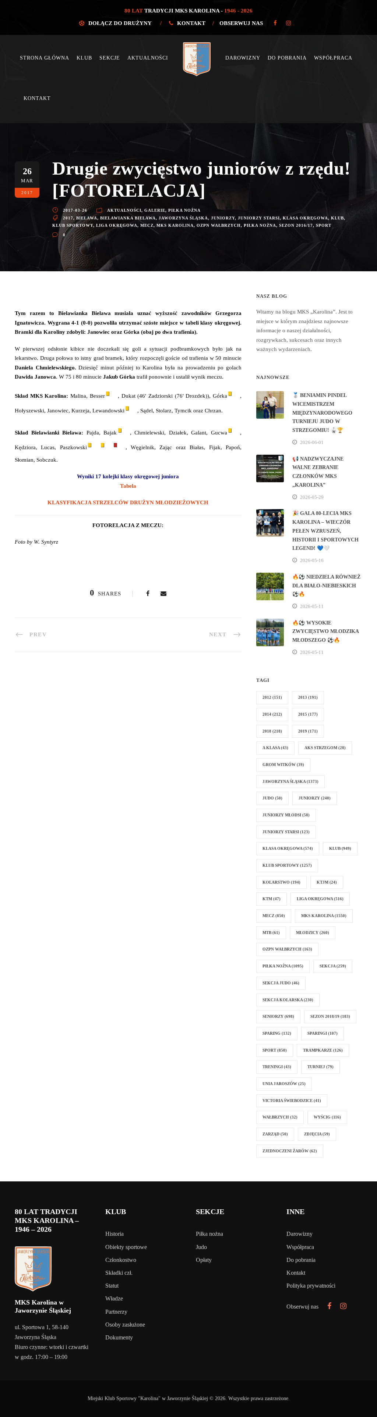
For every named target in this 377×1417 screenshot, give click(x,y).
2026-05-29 (312, 497)
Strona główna (44, 58)
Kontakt (191, 23)
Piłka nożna (184, 210)
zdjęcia (317, 1134)
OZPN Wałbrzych (219, 225)
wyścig (327, 1117)
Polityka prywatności (310, 1285)
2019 (308, 731)
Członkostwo (120, 1260)
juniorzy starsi (259, 218)
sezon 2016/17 (296, 225)
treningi (277, 1066)
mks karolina (175, 225)
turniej (320, 1066)
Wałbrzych (280, 1117)
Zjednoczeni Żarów (290, 1151)
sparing (277, 1033)
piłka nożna (260, 225)
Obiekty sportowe (126, 1247)
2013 (308, 697)
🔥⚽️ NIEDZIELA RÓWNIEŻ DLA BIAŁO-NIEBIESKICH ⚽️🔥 (326, 585)
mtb (271, 932)
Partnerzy (116, 1312)
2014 (272, 714)
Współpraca (333, 58)
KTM (272, 899)
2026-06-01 (312, 442)
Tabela (128, 486)
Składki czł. (119, 1273)
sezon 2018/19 (330, 1016)
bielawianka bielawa (128, 218)
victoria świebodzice (292, 1100)
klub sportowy (72, 225)
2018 (272, 731)
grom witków (283, 764)
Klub (84, 58)
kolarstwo (281, 882)
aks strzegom (325, 747)
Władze (114, 1298)
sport (323, 225)
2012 (272, 697)
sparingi (322, 1033)
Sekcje (109, 58)
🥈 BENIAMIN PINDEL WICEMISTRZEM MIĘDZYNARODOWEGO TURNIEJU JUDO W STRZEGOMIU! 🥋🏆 (322, 413)
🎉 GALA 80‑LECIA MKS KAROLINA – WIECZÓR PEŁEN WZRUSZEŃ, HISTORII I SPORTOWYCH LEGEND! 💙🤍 (325, 531)
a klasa (275, 747)
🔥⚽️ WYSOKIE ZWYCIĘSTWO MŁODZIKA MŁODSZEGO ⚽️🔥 (325, 631)
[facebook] (275, 23)
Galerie (154, 210)
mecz (147, 225)
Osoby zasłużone (125, 1324)
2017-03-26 (75, 210)
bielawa (86, 218)
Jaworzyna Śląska (183, 218)
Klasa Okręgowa (305, 218)
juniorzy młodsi (286, 815)
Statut (112, 1285)
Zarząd (275, 1134)
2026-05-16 (312, 560)
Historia (114, 1234)
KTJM (327, 882)
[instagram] (288, 23)
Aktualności (147, 58)
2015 (308, 714)
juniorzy (223, 218)
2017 (68, 218)
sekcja (333, 966)
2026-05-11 (312, 606)
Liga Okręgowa (116, 225)
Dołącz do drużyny (119, 23)
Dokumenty (119, 1337)
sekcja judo (281, 983)
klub (337, 218)
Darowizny (242, 58)
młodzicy (312, 932)
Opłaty (204, 1260)
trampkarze (323, 1050)
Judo (201, 1247)
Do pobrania (287, 58)
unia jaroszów (284, 1083)
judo (272, 798)
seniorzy (278, 1016)
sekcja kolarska (288, 1000)
